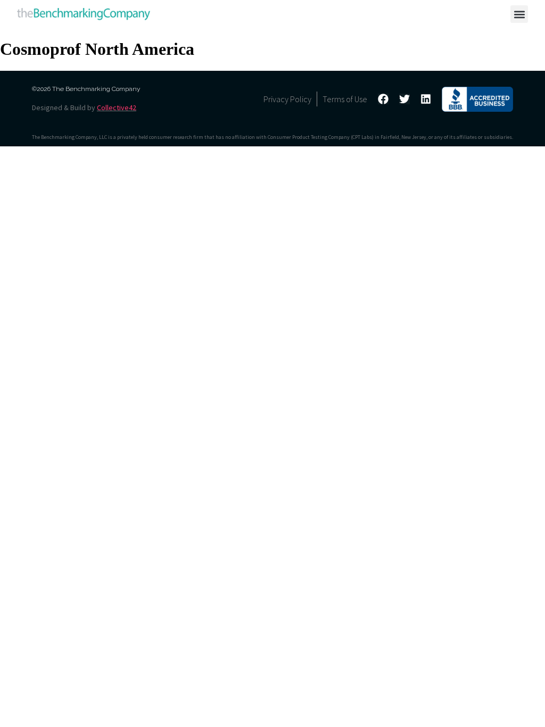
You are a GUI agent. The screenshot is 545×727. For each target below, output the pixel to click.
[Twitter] (404, 99)
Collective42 (116, 107)
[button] (519, 14)
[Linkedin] (425, 99)
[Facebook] (383, 99)
